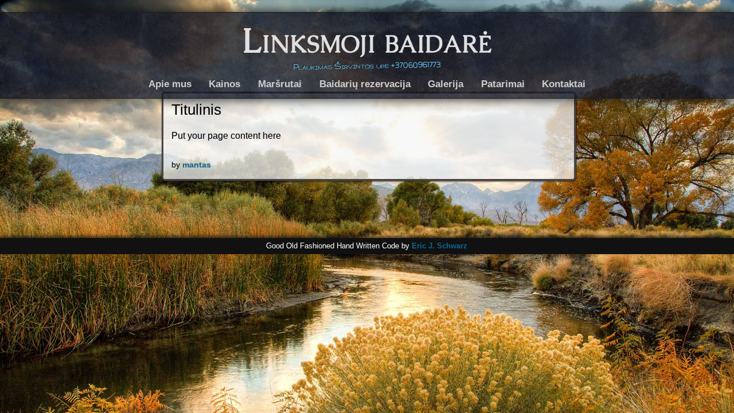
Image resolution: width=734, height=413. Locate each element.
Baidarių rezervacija (365, 83)
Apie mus (170, 83)
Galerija (445, 83)
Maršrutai (280, 83)
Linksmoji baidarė (367, 40)
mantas (196, 164)
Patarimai (503, 83)
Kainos (224, 83)
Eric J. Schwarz (439, 245)
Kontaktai (563, 83)
